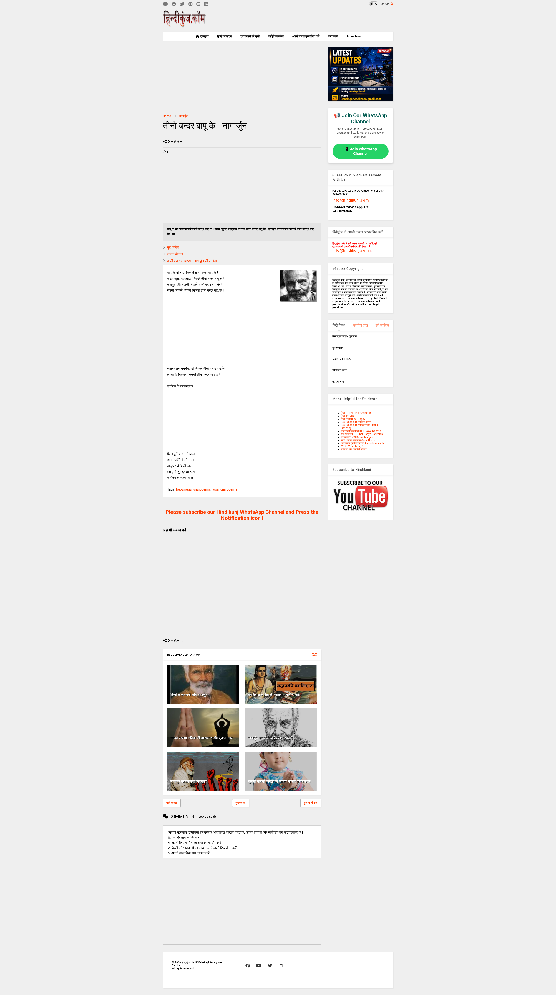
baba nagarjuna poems (193, 489)
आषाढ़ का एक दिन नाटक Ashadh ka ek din (363, 443)
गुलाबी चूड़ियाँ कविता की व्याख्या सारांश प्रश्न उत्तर (279, 781)
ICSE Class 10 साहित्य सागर (356, 422)
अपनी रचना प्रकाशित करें (305, 36)
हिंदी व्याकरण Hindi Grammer (356, 412)
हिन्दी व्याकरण (224, 36)
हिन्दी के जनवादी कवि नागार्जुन (188, 695)
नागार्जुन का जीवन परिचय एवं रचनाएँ (270, 738)
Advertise (354, 36)
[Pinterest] (190, 4)
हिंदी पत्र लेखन (348, 415)
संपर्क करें (333, 36)
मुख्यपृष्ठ (203, 36)
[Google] (198, 4)
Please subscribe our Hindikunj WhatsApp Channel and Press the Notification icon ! (241, 515)
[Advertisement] (314, 20)
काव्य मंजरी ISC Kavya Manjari (357, 437)
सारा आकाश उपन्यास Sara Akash (358, 440)
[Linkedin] (206, 4)
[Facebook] (174, 4)
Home (167, 116)
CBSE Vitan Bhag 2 (352, 446)
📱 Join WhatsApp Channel (360, 151)
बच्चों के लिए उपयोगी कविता (354, 449)
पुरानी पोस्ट (311, 803)
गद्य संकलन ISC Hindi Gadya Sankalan (362, 434)
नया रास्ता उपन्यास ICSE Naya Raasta (361, 431)
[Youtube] (165, 4)
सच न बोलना (175, 254)
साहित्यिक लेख (276, 36)
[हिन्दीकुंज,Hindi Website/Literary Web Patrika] (184, 26)
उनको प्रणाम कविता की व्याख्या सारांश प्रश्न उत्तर (201, 738)
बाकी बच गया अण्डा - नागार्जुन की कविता (192, 261)
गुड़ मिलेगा (173, 247)
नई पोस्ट (171, 803)
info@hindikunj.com (350, 200)
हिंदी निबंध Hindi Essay (353, 418)
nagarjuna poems (224, 489)
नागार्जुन (183, 116)
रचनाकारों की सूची (250, 36)
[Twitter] (182, 4)
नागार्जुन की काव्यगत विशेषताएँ (188, 781)
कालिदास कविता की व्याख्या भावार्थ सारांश (274, 695)
